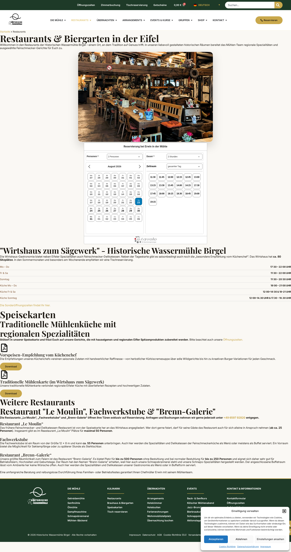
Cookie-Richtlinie (227, 546)
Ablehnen (241, 539)
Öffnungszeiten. (233, 339)
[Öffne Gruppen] (191, 20)
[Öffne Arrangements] (144, 20)
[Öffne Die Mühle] (65, 20)
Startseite (5, 31)
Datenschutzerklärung (248, 546)
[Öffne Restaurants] (90, 20)
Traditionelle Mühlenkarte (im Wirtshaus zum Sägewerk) (52, 381)
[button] (284, 511)
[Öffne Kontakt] (226, 20)
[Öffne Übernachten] (116, 20)
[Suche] (278, 5)
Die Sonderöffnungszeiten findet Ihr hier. (25, 305)
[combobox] (249, 5)
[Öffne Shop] (206, 20)
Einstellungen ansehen (270, 539)
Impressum (265, 546)
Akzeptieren (216, 539)
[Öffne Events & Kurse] (172, 20)
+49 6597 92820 (234, 417)
